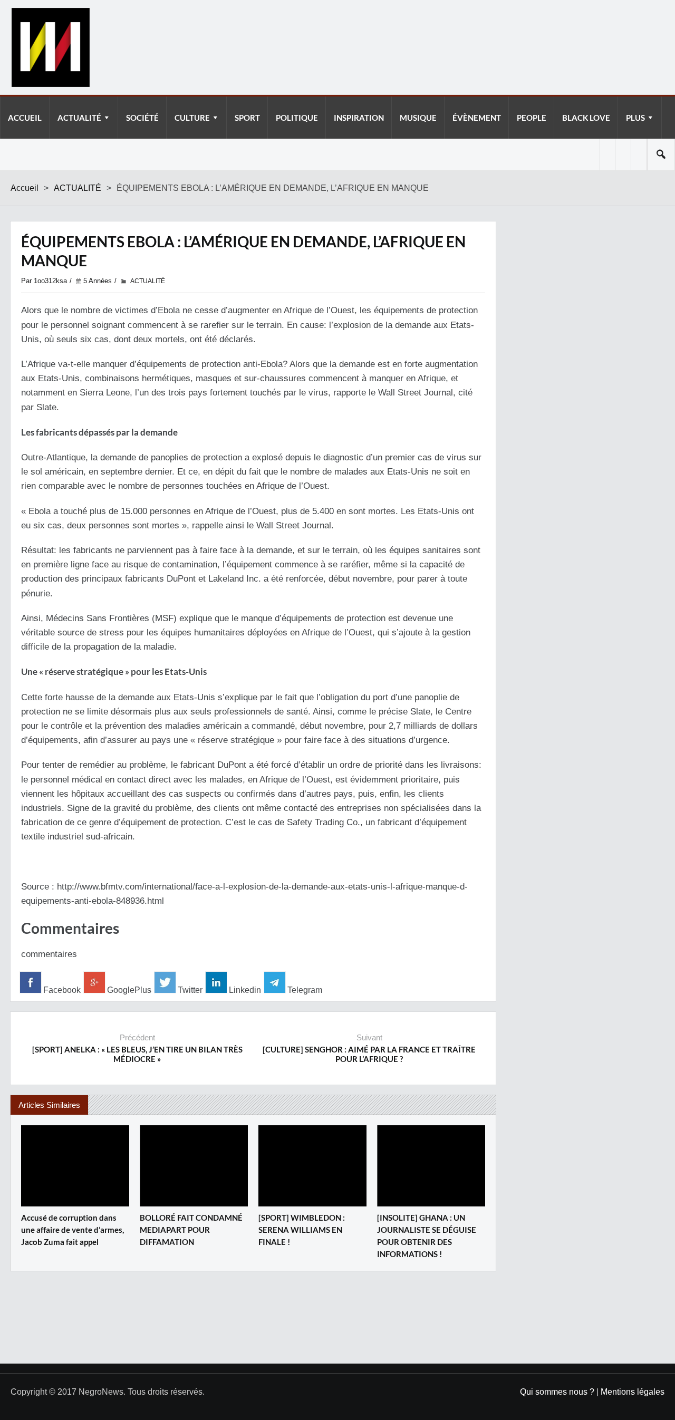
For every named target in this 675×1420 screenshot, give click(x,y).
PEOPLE (531, 117)
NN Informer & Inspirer (50, 47)
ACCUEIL (25, 117)
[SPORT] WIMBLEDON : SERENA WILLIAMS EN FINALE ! (301, 1230)
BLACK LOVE (586, 117)
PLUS (635, 117)
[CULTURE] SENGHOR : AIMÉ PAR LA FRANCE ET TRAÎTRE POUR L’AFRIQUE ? (369, 1054)
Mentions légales (632, 1391)
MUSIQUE (418, 117)
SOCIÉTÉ (142, 117)
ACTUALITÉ (79, 117)
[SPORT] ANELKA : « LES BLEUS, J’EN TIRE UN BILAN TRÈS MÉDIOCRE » (137, 1054)
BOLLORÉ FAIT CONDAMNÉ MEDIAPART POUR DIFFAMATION (191, 1230)
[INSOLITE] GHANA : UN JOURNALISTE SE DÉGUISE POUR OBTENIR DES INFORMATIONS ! (426, 1236)
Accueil (24, 187)
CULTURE (192, 117)
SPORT (247, 117)
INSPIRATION (359, 117)
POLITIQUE (297, 117)
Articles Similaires (49, 1104)
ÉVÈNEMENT (476, 117)
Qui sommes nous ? (557, 1391)
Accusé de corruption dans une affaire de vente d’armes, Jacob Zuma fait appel (72, 1230)
